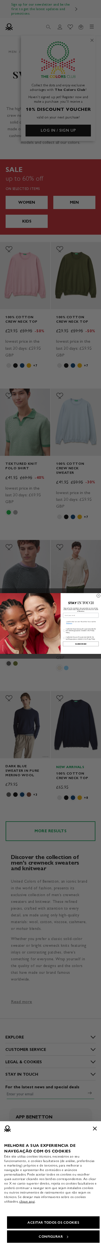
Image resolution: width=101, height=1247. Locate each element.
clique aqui (27, 1201)
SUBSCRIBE (80, 644)
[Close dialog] (98, 596)
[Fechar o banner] (95, 1129)
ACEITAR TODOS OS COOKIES (53, 1222)
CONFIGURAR (51, 1237)
